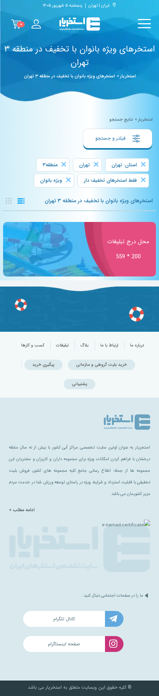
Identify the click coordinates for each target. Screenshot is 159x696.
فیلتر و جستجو (111, 138)
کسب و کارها (32, 345)
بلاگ (84, 345)
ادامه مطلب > (22, 510)
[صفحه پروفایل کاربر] (36, 24)
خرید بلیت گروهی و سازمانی (101, 365)
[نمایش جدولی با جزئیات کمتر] (8, 201)
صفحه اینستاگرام (64, 644)
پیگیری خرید (43, 365)
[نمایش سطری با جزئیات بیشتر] (21, 201)
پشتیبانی (79, 384)
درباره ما (137, 345)
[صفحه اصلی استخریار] (79, 24)
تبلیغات (62, 345)
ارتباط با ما (109, 345)
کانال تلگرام (64, 619)
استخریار (128, 76)
